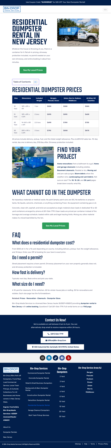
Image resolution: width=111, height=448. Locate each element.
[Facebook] (62, 358)
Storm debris (80, 174)
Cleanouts (41, 298)
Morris (90, 389)
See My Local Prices (33, 70)
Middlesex (90, 392)
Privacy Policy (103, 444)
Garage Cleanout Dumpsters (39, 410)
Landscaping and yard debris (81, 177)
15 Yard (62, 406)
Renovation (31, 298)
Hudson (90, 379)
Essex (89, 382)
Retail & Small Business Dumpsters (39, 383)
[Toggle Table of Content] (34, 82)
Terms (93, 444)
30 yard (87, 180)
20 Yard (62, 411)
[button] (55, 347)
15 (75, 180)
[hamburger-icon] (105, 9)
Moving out (92, 170)
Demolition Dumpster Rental (39, 400)
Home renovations (64, 164)
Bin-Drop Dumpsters (62, 370)
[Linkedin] (49, 358)
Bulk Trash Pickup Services (39, 415)
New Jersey (7, 437)
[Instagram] (42, 358)
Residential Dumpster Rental (39, 405)
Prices (22, 298)
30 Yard (62, 416)
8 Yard (62, 396)
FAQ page (87, 307)
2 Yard (62, 376)
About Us (6, 427)
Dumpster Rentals (10, 432)
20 (78, 180)
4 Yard (62, 386)
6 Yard (62, 391)
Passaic (90, 375)
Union (89, 385)
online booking (32, 307)
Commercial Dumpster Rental (39, 373)
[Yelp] (68, 358)
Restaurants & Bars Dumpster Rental (36, 389)
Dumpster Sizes (53, 298)
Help (85, 444)
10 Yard (62, 401)
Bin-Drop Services (39, 368)
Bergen (90, 372)
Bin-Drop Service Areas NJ (89, 368)
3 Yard (62, 381)
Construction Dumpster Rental (39, 395)
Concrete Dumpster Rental (39, 378)
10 (73, 180)
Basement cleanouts (65, 170)
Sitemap (78, 444)
